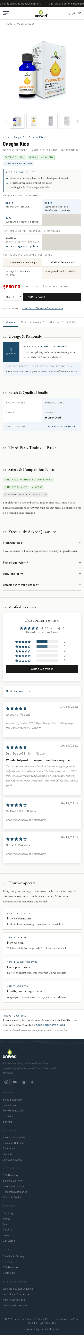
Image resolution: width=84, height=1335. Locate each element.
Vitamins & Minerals (14, 1137)
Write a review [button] (42, 669)
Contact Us (9, 1272)
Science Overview (12, 1180)
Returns (7, 1261)
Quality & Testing (12, 1197)
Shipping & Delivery (13, 1256)
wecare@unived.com (50, 1025)
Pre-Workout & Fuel (13, 1110)
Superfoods (9, 1148)
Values (6, 1218)
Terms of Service (50, 1329)
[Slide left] (6, 121)
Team (6, 1224)
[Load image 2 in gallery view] (33, 121)
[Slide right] (77, 121)
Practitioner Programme (16, 1294)
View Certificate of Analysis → (42, 308)
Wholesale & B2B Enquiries (18, 1288)
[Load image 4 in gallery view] (67, 121)
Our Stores (9, 1240)
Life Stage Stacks (12, 1159)
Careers (7, 1229)
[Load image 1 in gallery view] (17, 121)
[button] (6, 13)
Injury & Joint (10, 1105)
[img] (16, 708)
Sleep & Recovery (12, 1099)
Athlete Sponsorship (14, 1299)
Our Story (8, 1213)
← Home (8, 23)
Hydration (8, 1116)
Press (6, 1235)
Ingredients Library (13, 1186)
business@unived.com (15, 1305)
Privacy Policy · (32, 1329)
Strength (8, 1121)
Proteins (7, 1153)
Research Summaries (15, 1191)
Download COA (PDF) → (63, 426)
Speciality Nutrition (13, 1143)
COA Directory (10, 1175)
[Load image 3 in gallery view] (50, 121)
